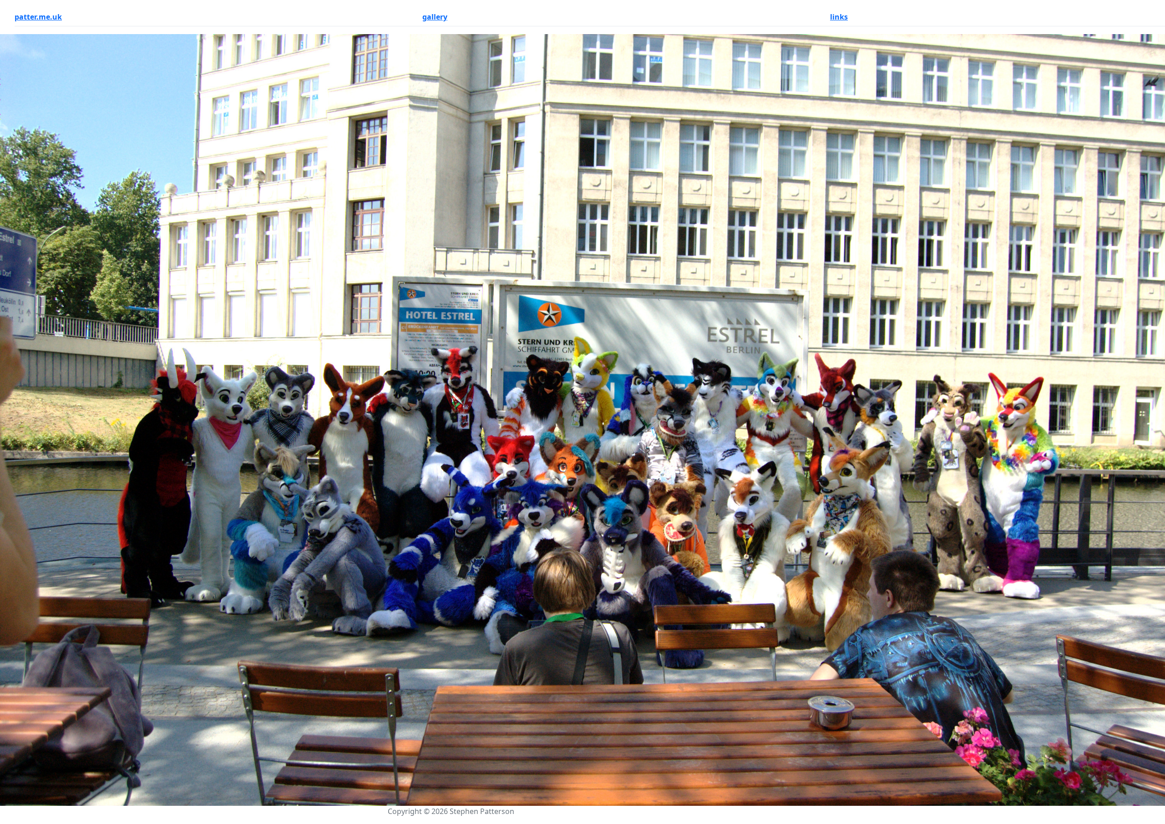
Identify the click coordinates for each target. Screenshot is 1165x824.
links (839, 17)
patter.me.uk (38, 17)
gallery (434, 17)
